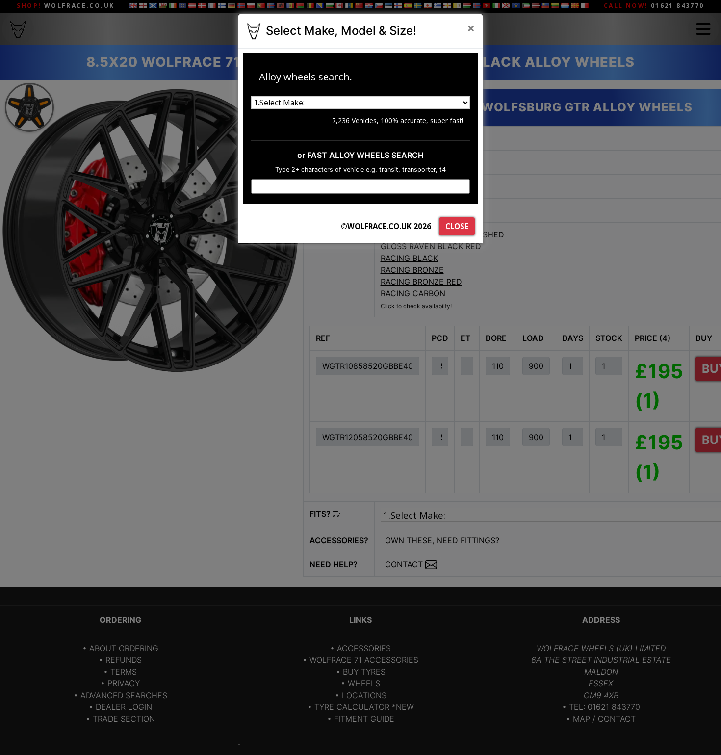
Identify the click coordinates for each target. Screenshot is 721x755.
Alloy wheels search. (305, 76)
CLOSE (456, 226)
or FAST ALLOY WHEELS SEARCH (360, 155)
